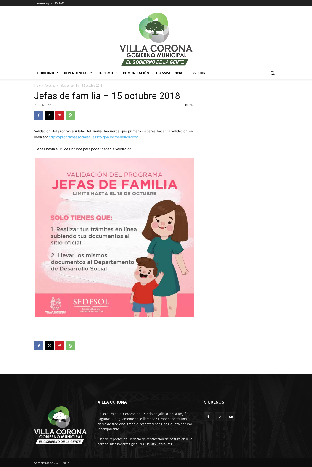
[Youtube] (230, 416)
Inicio (37, 85)
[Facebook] (38, 115)
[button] (272, 73)
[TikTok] (219, 416)
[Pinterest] (59, 115)
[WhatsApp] (70, 115)
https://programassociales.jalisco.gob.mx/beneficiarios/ (93, 137)
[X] (49, 115)
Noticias (50, 85)
